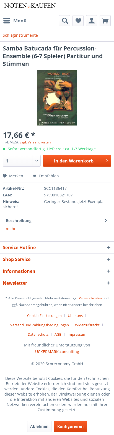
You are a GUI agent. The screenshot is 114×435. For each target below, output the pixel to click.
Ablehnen (39, 426)
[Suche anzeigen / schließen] (64, 20)
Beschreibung (19, 220)
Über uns (75, 315)
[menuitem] (14, 20)
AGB (58, 334)
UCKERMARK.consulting (57, 351)
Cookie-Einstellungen (44, 315)
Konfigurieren (70, 426)
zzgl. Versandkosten (35, 142)
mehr (11, 228)
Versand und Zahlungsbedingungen (39, 324)
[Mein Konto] (91, 20)
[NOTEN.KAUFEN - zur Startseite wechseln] (30, 7)
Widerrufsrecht (87, 324)
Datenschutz (38, 334)
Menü (20, 20)
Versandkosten (90, 298)
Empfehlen (48, 175)
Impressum (77, 334)
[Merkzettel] (78, 20)
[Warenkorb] (105, 20)
